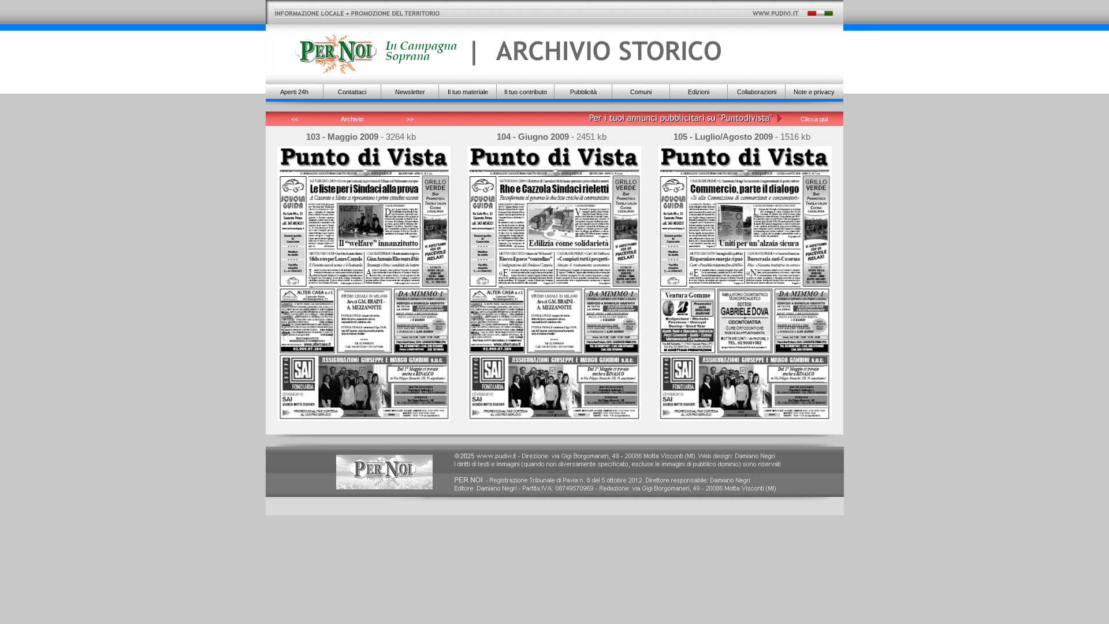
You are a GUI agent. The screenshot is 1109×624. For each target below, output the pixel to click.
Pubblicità (583, 91)
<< (294, 119)
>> (410, 119)
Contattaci (352, 91)
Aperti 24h (294, 91)
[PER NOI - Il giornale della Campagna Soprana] (365, 55)
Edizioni (698, 91)
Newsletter (410, 91)
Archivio (352, 119)
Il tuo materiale (468, 91)
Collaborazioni (756, 91)
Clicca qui (814, 119)
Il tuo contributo (525, 91)
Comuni (641, 91)
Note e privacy (814, 91)
